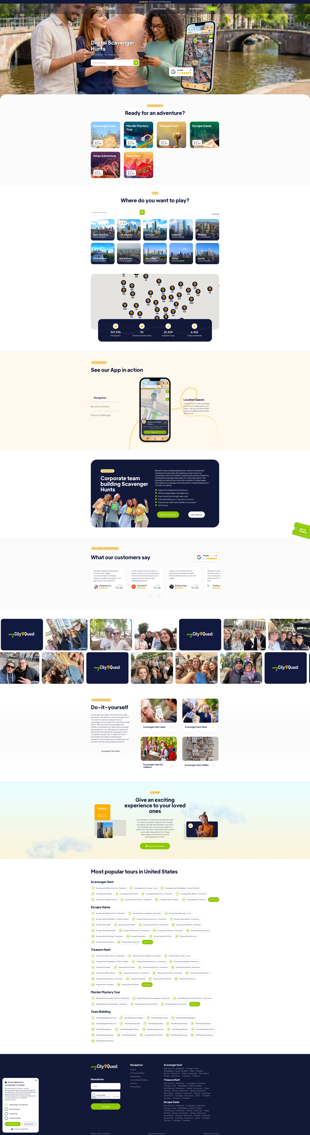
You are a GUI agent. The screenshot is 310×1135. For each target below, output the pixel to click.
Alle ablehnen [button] (29, 1124)
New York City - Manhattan (174, 1068)
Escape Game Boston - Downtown (155, 925)
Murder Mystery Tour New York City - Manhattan (112, 998)
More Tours (214, 900)
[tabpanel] (115, 330)
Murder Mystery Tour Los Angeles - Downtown (153, 998)
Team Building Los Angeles (133, 1018)
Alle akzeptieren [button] (13, 1124)
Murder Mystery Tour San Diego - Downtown (111, 1004)
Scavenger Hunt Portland (129, 894)
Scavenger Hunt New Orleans (106, 900)
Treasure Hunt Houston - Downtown (136, 973)
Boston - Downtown (172, 1073)
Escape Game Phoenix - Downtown (170, 931)
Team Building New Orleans (129, 1029)
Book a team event (168, 514)
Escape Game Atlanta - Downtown (188, 925)
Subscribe (105, 1106)
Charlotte (196, 1076)
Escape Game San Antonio (200, 931)
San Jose (167, 1098)
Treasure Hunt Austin (138, 979)
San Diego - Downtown (184, 1096)
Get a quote (196, 514)
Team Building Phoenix (180, 1029)
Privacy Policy (106, 1101)
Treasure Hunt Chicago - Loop (179, 956)
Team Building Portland (179, 1023)
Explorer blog (135, 1076)
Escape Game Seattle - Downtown (186, 919)
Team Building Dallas (155, 1023)
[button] (20, 1129)
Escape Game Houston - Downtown (136, 931)
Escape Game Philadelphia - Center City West (112, 919)
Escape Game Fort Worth (163, 936)
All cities (216, 214)
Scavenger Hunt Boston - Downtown (159, 894)
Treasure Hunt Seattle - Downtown (186, 961)
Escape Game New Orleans (106, 931)
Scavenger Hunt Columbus (169, 900)
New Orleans (204, 1073)
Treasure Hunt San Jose (187, 979)
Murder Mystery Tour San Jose (175, 1004)
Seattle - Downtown (194, 1088)
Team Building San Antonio (205, 1029)
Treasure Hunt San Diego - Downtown (109, 979)
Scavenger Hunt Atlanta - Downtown (193, 894)
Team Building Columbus (204, 1035)
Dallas (192, 1071)
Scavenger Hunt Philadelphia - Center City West (182, 888)
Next (159, 596)
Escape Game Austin (138, 936)
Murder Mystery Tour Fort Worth (146, 1004)
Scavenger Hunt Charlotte (196, 900)
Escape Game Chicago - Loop (180, 913)
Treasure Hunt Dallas (103, 967)
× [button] (36, 1080)
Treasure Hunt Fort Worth (162, 979)
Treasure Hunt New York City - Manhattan (110, 956)
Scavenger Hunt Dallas (104, 894)
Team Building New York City (106, 1018)
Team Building (195, 8)
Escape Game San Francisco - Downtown (151, 919)
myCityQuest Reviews (138, 1080)
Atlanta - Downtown (189, 1073)
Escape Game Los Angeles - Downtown (147, 913)
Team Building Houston (155, 1029)
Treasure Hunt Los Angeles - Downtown (147, 956)
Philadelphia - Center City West (176, 1071)
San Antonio (168, 1096)
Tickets (133, 1070)
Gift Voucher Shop (137, 1073)
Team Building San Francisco (106, 1023)
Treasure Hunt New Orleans (105, 973)
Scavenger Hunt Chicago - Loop (145, 888)
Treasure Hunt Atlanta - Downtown (188, 967)
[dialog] (20, 1105)
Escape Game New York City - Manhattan (110, 913)
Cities (173, 8)
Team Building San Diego (105, 1035)
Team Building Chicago (159, 1018)
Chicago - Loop (192, 1068)
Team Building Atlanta (103, 1029)
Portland (199, 1071)
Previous (150, 596)
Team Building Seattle (132, 1023)
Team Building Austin (129, 1035)
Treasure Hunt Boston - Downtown (155, 967)
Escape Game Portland (127, 925)
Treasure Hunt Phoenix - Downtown (169, 973)
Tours (182, 8)
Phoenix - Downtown (172, 1076)
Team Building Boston (203, 1023)
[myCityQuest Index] (105, 9)
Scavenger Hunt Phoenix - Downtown (138, 900)
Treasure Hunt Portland (126, 967)
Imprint (206, 1134)
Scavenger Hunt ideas (110, 751)
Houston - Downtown (183, 1093)
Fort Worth (206, 1096)
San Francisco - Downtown (174, 1088)
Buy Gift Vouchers (156, 846)
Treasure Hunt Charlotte (130, 984)
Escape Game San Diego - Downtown (109, 936)
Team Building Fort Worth (153, 1035)
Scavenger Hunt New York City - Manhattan (111, 888)
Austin (197, 1096)
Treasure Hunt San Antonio (199, 973)
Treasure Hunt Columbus (105, 984)
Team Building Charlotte (104, 1041)
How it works (160, 8)
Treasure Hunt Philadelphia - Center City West (112, 961)
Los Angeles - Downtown (195, 1083)
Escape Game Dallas (103, 925)
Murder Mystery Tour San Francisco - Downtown (195, 998)
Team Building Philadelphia (185, 1018)
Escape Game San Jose (188, 936)
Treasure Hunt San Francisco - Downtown (151, 961)
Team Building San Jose (178, 1035)
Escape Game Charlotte (130, 942)
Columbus (186, 1076)
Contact (133, 1083)
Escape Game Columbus (105, 942)
